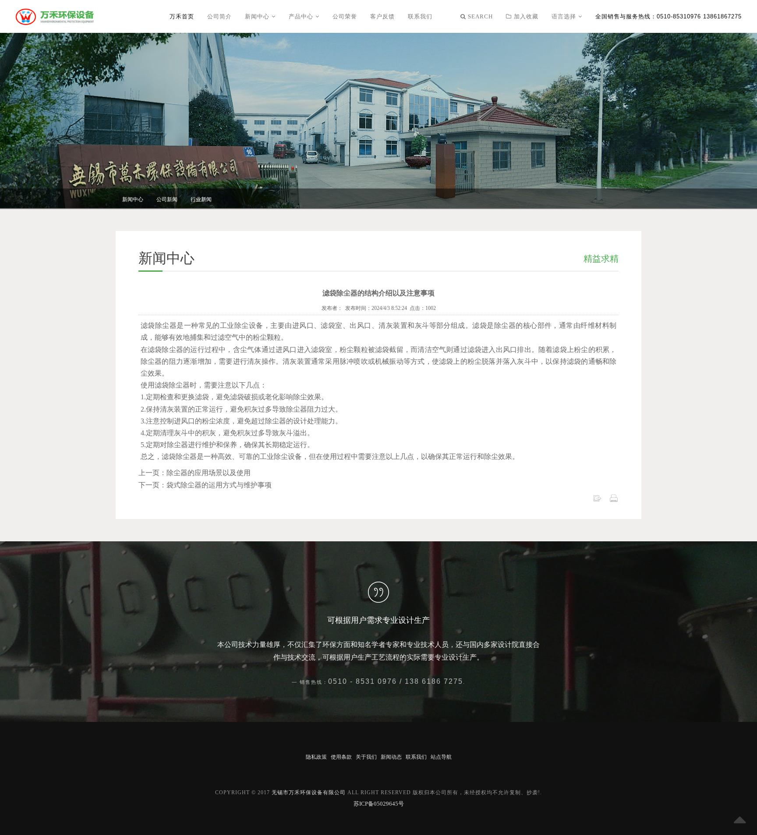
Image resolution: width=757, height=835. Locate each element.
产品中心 (302, 16)
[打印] (614, 497)
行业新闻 (201, 199)
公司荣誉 (345, 16)
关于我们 (366, 757)
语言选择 (565, 16)
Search (479, 16)
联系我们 (420, 16)
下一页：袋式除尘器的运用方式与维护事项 (205, 485)
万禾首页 (182, 16)
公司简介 (219, 16)
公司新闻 (166, 199)
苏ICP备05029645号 (379, 803)
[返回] (597, 497)
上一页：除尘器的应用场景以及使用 (194, 472)
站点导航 (441, 757)
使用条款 (341, 757)
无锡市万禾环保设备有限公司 (309, 792)
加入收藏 (525, 16)
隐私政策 (316, 757)
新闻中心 (258, 16)
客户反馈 (382, 16)
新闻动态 (391, 757)
